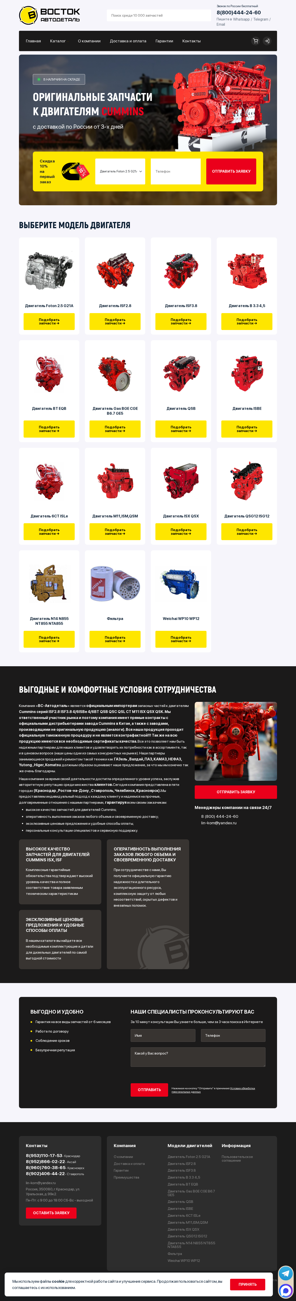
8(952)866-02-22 (51, 1161)
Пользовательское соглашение (237, 1158)
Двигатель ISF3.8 (181, 305)
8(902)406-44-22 (55, 1173)
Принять (248, 1284)
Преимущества (126, 1177)
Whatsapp (241, 19)
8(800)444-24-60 (239, 12)
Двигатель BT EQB (49, 408)
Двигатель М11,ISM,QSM (115, 516)
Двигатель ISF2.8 (115, 305)
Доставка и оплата (128, 40)
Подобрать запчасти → (49, 321)
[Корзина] (255, 41)
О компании (89, 40)
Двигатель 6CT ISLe (49, 516)
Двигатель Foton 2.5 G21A (49, 305)
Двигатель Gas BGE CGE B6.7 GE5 (115, 411)
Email (221, 24)
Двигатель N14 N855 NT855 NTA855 (49, 621)
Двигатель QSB (181, 408)
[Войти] (267, 41)
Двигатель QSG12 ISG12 (246, 516)
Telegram (260, 19)
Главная (33, 40)
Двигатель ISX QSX (181, 516)
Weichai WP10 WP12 (181, 618)
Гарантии (164, 40)
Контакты (191, 40)
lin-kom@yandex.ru (41, 1183)
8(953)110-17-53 (53, 1155)
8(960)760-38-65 (55, 1167)
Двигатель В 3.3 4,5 (247, 305)
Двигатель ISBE (247, 408)
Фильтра (115, 618)
